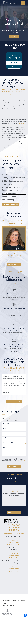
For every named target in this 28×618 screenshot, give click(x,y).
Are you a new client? (8, 442)
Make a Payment (14, 589)
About (14, 577)
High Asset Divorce (9, 193)
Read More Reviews (12, 401)
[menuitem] (14, 575)
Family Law (14, 579)
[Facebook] (16, 530)
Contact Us (14, 587)
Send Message (12, 466)
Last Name (6, 428)
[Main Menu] (23, 3)
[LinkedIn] (18, 530)
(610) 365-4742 (14, 553)
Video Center (14, 585)
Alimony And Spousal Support (13, 178)
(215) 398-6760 (14, 566)
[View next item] (15, 72)
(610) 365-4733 (8, 418)
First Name (6, 423)
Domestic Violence (9, 196)
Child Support (7, 184)
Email (4, 437)
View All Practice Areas (9, 204)
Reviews (14, 581)
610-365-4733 (14, 525)
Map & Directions (14, 542)
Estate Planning (8, 200)
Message (5, 447)
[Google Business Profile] (9, 530)
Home (14, 575)
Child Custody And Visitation (13, 181)
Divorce (5, 174)
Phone (4, 433)
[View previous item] (12, 72)
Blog (14, 583)
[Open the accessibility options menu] (25, 615)
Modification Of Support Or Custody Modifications (12, 188)
